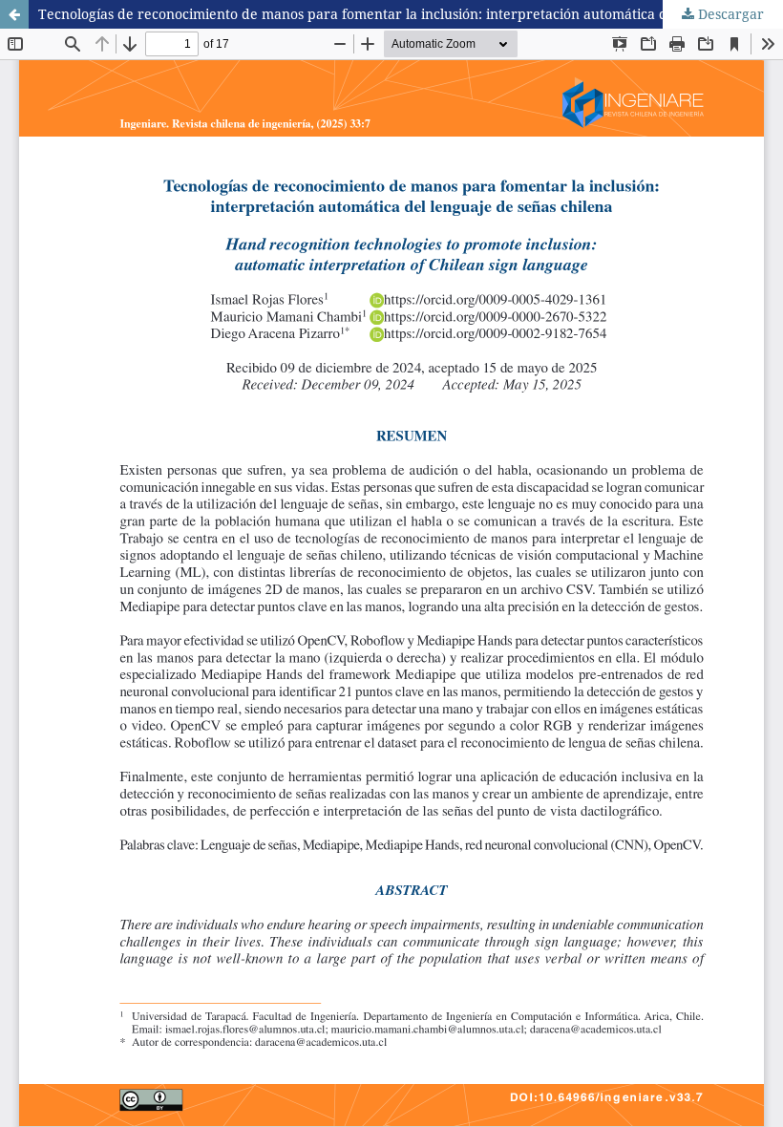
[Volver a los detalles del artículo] (14, 14)
